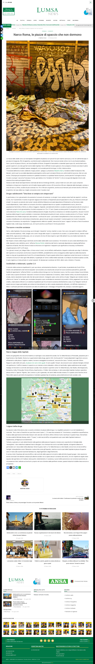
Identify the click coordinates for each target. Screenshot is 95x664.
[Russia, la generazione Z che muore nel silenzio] (47, 521)
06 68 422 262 (11, 651)
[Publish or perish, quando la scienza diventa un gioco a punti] (47, 549)
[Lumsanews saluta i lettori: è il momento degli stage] (19, 549)
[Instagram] (45, 640)
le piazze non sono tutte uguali (35, 363)
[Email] (11, 2)
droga (8, 473)
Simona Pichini (39, 243)
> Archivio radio (68, 595)
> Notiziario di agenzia (70, 611)
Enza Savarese (17, 606)
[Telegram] (1, 35)
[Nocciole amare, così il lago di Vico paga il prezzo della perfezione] (75, 521)
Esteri (35, 20)
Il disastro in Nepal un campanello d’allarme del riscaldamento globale (66, 25)
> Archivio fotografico (70, 601)
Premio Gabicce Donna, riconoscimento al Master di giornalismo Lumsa (20, 603)
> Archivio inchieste (69, 608)
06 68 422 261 (9, 653)
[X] (1, 29)
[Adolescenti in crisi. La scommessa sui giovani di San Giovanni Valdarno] (19, 521)
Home (7, 28)
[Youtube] (9, 2)
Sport (68, 20)
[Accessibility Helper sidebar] (93, 300)
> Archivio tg (68, 598)
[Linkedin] (7, 2)
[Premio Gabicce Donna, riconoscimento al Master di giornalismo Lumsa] (7, 604)
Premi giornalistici (60, 653)
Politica (22, 20)
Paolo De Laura (21, 212)
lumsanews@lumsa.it (11, 655)
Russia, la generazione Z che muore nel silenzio (47, 533)
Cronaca (29, 20)
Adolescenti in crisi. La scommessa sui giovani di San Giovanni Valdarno (22, 596)
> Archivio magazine (70, 605)
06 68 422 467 (36, 650)
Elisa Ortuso (7, 611)
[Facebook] (3, 2)
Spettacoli (62, 20)
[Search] (90, 2)
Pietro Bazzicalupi (18, 599)
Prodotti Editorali (60, 655)
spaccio (19, 473)
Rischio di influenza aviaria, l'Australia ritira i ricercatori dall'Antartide (21, 25)
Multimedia (75, 20)
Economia (41, 20)
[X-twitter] (49, 640)
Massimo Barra (59, 171)
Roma (14, 473)
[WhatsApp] (1, 38)
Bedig (52, 662)
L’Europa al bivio (7, 609)
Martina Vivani (42, 38)
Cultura (55, 20)
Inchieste (48, 20)
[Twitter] (5, 2)
